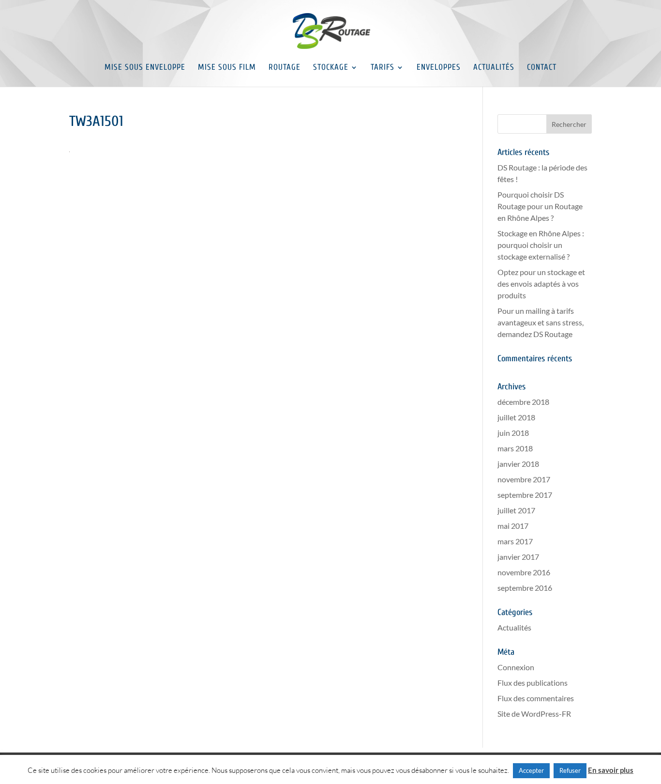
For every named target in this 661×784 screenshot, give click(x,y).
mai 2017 (512, 525)
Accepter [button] (531, 770)
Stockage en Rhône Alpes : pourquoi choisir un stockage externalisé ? (540, 245)
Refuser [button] (570, 770)
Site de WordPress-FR (534, 713)
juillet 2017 (516, 510)
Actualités (493, 68)
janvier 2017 (518, 556)
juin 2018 (513, 432)
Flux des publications (532, 682)
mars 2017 (515, 541)
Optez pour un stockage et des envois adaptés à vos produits (541, 283)
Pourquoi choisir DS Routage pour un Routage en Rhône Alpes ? (540, 206)
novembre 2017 (523, 479)
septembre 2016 (524, 587)
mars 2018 (515, 448)
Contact (541, 68)
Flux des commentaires (535, 698)
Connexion (515, 667)
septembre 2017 (524, 494)
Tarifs (382, 68)
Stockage (330, 68)
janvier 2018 (518, 463)
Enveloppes (439, 68)
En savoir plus (610, 770)
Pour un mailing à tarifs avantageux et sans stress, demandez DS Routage (540, 322)
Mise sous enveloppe (145, 68)
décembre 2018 (523, 401)
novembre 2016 (523, 572)
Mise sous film (227, 68)
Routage (284, 68)
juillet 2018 (516, 417)
